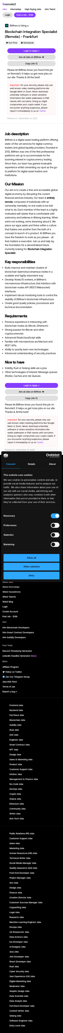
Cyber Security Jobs (19, 971)
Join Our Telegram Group (18, 677)
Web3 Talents (9, 597)
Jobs (4, 9)
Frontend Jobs (16, 705)
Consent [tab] (10, 464)
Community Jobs (17, 808)
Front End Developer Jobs (21, 873)
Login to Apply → (31, 51)
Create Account (10, 611)
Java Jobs (14, 951)
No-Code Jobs (16, 784)
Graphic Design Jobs (19, 991)
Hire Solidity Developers (14, 637)
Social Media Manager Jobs (22, 863)
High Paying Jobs (33, 9)
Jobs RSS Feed (9, 682)
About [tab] (52, 464)
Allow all (31, 557)
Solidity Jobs (15, 725)
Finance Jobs (15, 892)
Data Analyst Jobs (18, 1001)
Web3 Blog (7, 601)
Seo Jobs (13, 883)
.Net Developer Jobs (19, 956)
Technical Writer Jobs (19, 858)
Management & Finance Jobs (23, 779)
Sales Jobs (14, 843)
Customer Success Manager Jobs (25, 902)
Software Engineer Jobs (20, 1020)
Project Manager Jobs (20, 878)
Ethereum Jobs (16, 804)
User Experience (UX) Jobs (22, 976)
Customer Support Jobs (20, 769)
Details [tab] (31, 464)
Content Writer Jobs (19, 1011)
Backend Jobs (16, 710)
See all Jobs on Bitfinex (30, 57)
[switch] (55, 526)
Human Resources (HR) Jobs (23, 853)
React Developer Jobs (20, 961)
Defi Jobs (13, 735)
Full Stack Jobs (16, 715)
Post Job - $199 (9, 616)
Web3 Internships (10, 587)
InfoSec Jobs (15, 774)
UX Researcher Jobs (19, 932)
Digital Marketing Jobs (20, 981)
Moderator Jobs (17, 986)
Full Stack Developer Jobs (21, 1006)
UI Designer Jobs (17, 947)
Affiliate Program (10, 667)
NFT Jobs (13, 749)
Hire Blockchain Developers (15, 627)
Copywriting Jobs (17, 907)
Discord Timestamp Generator (17, 651)
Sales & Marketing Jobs (20, 759)
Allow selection (31, 566)
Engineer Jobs (16, 740)
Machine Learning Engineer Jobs (25, 922)
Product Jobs (15, 764)
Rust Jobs (14, 730)
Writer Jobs (14, 813)
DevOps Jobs (15, 789)
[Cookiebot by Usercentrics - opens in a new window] (46, 456)
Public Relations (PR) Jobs (21, 833)
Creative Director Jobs (20, 897)
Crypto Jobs (15, 794)
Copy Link (30, 63)
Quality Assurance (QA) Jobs (23, 868)
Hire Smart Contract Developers (18, 632)
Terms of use (8, 686)
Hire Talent (50, 9)
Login (7, 15)
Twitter (42, 111)
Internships (15, 9)
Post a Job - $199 (25, 15)
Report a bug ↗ (9, 691)
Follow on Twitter (14, 672)
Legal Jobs (14, 912)
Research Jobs (16, 917)
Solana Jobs (15, 799)
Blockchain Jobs (17, 720)
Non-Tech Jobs (16, 818)
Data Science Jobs (18, 937)
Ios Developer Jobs (18, 942)
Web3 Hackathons (11, 592)
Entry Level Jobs (17, 1025)
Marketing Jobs (16, 848)
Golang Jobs (15, 1016)
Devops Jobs (15, 927)
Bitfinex (14, 25)
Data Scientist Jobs (18, 996)
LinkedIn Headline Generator (19, 656)
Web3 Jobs (7, 582)
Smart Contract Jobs (19, 744)
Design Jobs (15, 754)
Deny (31, 575)
